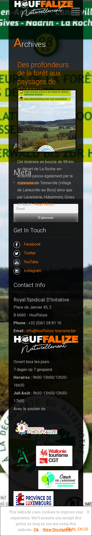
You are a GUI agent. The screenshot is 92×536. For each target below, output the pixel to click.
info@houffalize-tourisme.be (51, 330)
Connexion (27, 183)
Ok (36, 529)
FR (68, 529)
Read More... (44, 204)
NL (74, 529)
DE (85, 529)
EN (80, 529)
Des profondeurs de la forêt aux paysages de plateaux (43, 77)
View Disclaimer (57, 529)
